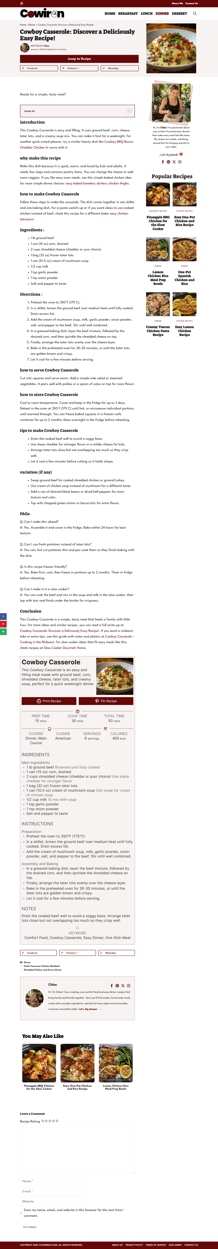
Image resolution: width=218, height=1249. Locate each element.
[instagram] (128, 985)
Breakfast (128, 13)
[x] (123, 985)
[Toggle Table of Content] (127, 110)
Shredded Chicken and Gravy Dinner (43, 970)
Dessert (179, 13)
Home (110, 13)
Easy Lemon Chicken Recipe (184, 331)
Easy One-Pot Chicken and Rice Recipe (77, 1087)
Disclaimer (175, 1245)
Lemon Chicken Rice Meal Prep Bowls (116, 1087)
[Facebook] (111, 985)
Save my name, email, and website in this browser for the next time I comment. (73, 1212)
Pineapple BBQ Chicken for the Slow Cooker (39, 1087)
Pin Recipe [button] (108, 701)
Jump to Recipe (79, 59)
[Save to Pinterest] (3, 624)
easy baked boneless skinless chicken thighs (97, 183)
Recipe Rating (30, 1121)
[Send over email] (3, 631)
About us (117, 1245)
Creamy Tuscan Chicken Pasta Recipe (158, 331)
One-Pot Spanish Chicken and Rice (184, 278)
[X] (174, 161)
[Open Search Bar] (195, 13)
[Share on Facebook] (3, 616)
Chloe (46, 46)
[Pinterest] (21, 3)
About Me (177, 3)
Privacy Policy (134, 1245)
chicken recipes (184, 211)
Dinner (162, 13)
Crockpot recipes (158, 211)
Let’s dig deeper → (90, 1009)
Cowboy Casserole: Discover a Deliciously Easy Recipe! (59, 631)
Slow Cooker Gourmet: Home (64, 648)
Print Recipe (51, 701)
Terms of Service (156, 1245)
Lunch (147, 13)
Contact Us (191, 3)
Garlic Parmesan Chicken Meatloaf (42, 966)
